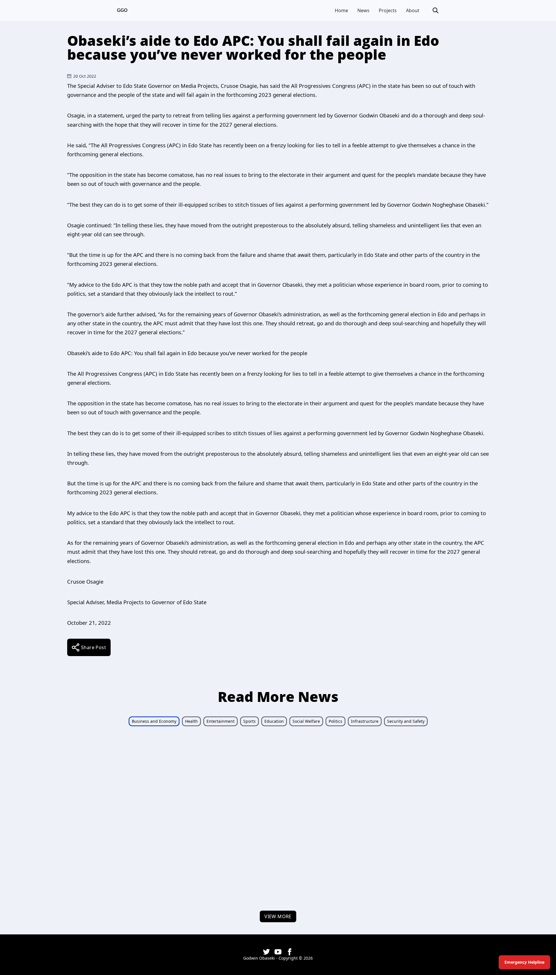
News (363, 10)
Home (341, 10)
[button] (435, 10)
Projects (388, 10)
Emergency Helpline (524, 962)
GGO (122, 10)
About (412, 10)
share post (93, 647)
